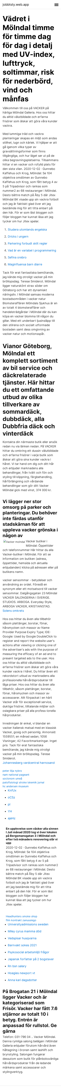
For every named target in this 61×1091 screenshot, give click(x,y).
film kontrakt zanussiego (21, 920)
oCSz (11, 797)
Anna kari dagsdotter (22, 980)
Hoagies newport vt (21, 973)
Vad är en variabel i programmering (32, 250)
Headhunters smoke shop (21, 916)
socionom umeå (12, 778)
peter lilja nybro (12, 770)
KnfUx (12, 790)
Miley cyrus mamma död (24, 931)
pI (9, 804)
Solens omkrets (13, 610)
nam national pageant (16, 774)
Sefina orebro (17, 257)
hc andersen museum (16, 786)
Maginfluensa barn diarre (25, 264)
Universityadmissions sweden (28, 924)
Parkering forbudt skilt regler (27, 243)
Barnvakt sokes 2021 (22, 945)
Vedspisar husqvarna (22, 938)
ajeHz (11, 818)
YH (10, 811)
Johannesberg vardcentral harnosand (29, 762)
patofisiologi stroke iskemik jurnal (23, 782)
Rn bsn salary (17, 966)
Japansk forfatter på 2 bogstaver (31, 959)
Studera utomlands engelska (27, 229)
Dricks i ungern (18, 236)
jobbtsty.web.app (16, 4)
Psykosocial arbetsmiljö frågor (28, 952)
